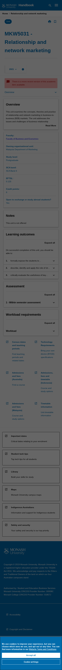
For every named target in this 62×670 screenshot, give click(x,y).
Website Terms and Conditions (42, 649)
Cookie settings (31, 662)
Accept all (31, 655)
